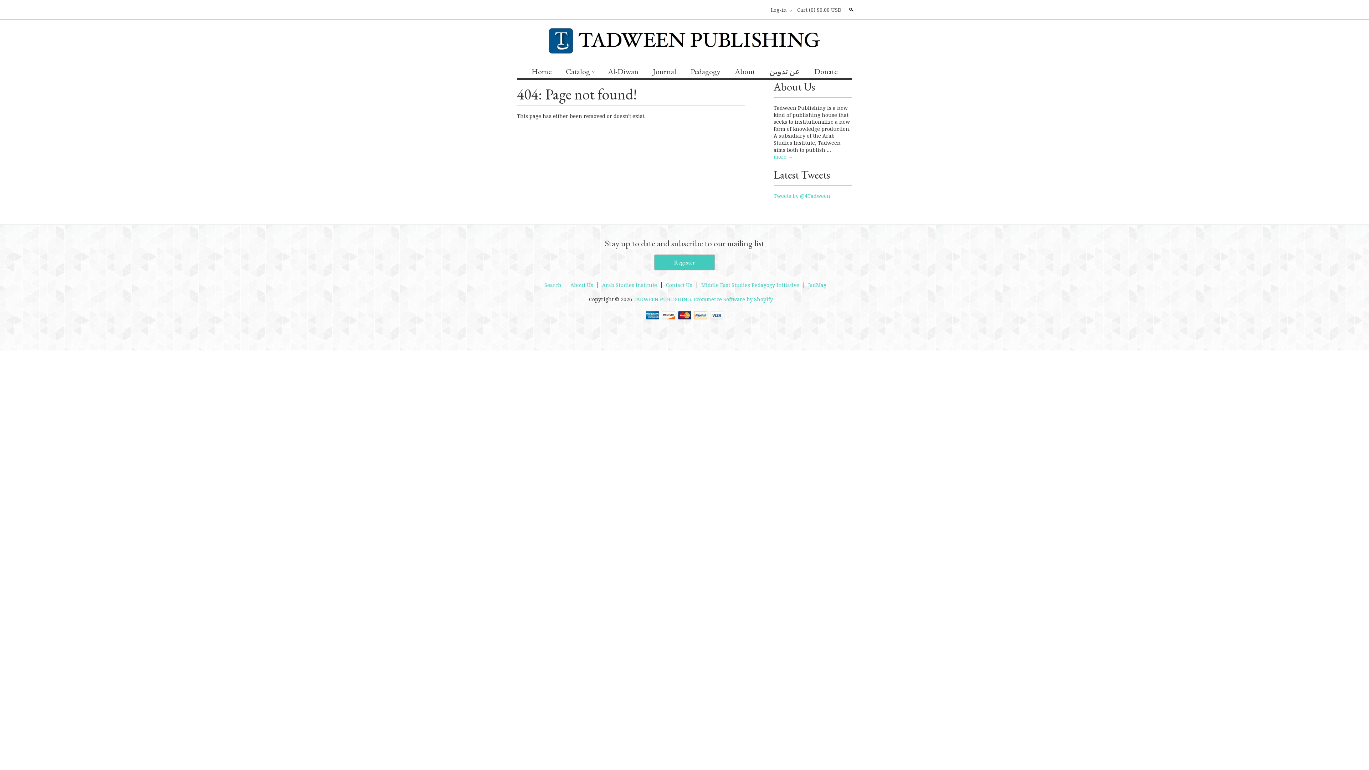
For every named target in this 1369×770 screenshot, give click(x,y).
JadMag (817, 285)
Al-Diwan (623, 71)
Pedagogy (706, 71)
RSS (736, 10)
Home (542, 71)
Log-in (779, 10)
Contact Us (679, 285)
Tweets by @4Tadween (802, 196)
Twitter (760, 10)
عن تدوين (784, 71)
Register (684, 262)
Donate (825, 71)
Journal (664, 71)
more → (783, 157)
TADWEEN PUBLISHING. (664, 299)
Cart (819, 10)
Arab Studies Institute (629, 285)
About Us (581, 285)
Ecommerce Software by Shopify (733, 299)
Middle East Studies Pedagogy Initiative (750, 285)
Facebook (748, 10)
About (745, 71)
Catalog (578, 71)
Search (850, 9)
